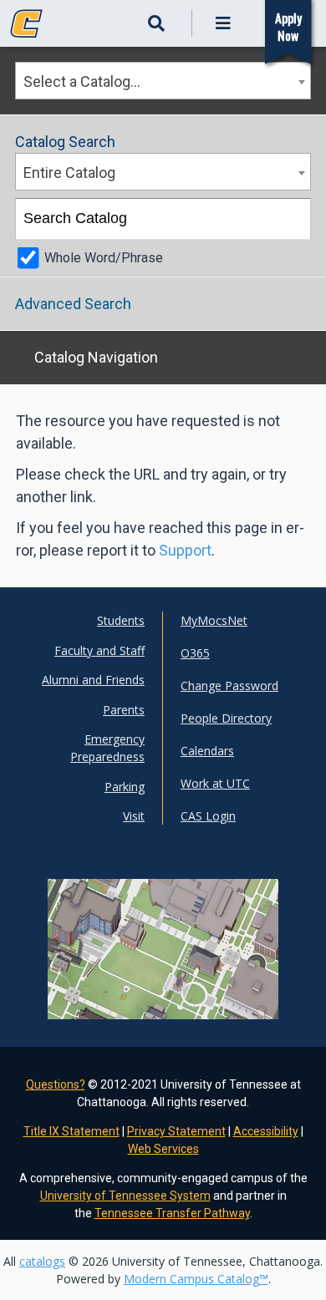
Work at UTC (215, 783)
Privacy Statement (176, 1131)
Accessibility (265, 1131)
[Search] (291, 219)
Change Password (229, 685)
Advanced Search (73, 303)
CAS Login (208, 816)
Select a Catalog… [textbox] (81, 81)
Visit (134, 816)
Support (185, 550)
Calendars (207, 751)
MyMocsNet (214, 620)
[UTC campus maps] (163, 981)
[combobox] (163, 80)
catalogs (42, 1261)
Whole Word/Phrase (103, 258)
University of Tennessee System (125, 1195)
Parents (124, 710)
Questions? (55, 1084)
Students (121, 620)
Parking (124, 787)
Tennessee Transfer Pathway (172, 1213)
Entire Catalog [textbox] (69, 172)
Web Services (163, 1148)
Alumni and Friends (93, 680)
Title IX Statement (71, 1131)
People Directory (226, 718)
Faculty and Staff (99, 650)
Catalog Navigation (96, 357)
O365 (195, 653)
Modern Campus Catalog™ (196, 1279)
